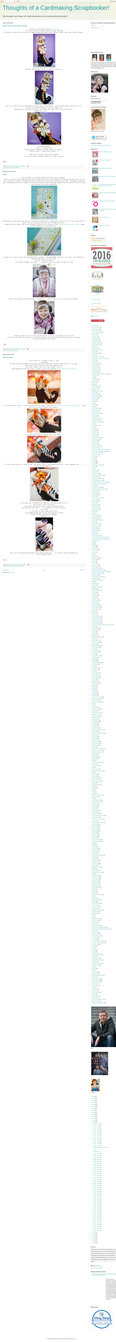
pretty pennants (95, 765)
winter (93, 987)
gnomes (94, 585)
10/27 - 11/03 (97, 1141)
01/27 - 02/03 (97, 1224)
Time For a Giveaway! (104, 217)
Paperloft (79, 106)
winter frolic (94, 989)
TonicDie (94, 949)
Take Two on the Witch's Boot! (15, 26)
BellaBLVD (94, 389)
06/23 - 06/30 (97, 1183)
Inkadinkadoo (95, 640)
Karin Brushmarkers (96, 662)
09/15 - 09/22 (97, 1159)
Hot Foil (94, 626)
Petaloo (94, 755)
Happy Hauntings (96, 606)
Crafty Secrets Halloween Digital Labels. (68, 405)
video (93, 966)
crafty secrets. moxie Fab (98, 475)
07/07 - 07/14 (97, 1179)
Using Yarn (94, 961)
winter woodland (96, 992)
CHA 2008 (94, 429)
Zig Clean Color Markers (97, 1002)
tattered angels (95, 920)
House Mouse (95, 630)
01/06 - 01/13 (97, 1230)
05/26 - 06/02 (97, 1191)
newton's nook (95, 714)
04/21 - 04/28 (97, 1201)
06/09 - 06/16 (97, 1187)
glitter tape (94, 583)
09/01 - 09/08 (97, 1163)
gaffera (64, 1338)
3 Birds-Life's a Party (97, 332)
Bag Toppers (95, 380)
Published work (95, 777)
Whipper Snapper (96, 982)
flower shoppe (95, 557)
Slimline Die (95, 848)
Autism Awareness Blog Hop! (105, 168)
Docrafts (94, 511)
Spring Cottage (95, 870)
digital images (95, 504)
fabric (93, 542)
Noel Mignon (95, 721)
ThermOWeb (95, 937)
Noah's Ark (94, 719)
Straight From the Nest (97, 894)
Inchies (93, 638)
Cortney (94, 463)
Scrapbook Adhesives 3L (98, 815)
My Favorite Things (96, 702)
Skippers (94, 846)
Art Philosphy (95, 370)
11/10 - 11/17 (97, 1137)
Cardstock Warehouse (97, 422)
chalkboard (94, 434)
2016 (93, 1116)
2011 (93, 1235)
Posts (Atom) (12, 572)
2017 (93, 1114)
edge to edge (95, 528)
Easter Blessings (96, 525)
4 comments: (23, 564)
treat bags (94, 953)
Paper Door (94, 731)
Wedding (94, 977)
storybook (94, 892)
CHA (93, 427)
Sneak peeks (95, 850)
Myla (93, 703)
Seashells (94, 820)
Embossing (94, 533)
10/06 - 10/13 (97, 1153)
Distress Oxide (95, 508)
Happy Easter (95, 604)
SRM (93, 874)
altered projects (95, 353)
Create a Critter (95, 477)
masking (94, 686)
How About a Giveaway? (104, 160)
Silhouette (18, 167)
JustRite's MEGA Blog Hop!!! (105, 151)
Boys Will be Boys (96, 408)
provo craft (94, 774)
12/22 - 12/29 (97, 1126)
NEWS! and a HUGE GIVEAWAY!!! (107, 201)
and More (94, 361)
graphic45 (94, 593)
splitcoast (94, 865)
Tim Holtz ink (95, 944)
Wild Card (94, 984)
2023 (93, 1102)
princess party (95, 769)
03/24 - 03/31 (97, 1209)
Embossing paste (96, 535)
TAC (93, 915)
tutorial (93, 956)
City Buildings (95, 444)
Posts (94, 25)
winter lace (94, 990)
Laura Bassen (95, 667)
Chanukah (94, 435)
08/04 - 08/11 (97, 1171)
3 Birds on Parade (96, 331)
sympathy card (95, 911)
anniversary (95, 365)
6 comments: (23, 348)
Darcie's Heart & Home (97, 497)
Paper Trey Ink (95, 741)
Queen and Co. (95, 779)
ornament (94, 726)
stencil (17, 350)
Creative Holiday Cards (97, 480)
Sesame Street (95, 825)
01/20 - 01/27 (97, 1226)
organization (95, 724)
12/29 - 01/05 (97, 1124)
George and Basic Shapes (98, 569)
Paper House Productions (98, 733)
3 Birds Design (95, 329)
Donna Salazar (95, 516)
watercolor (94, 973)
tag (93, 917)
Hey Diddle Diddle (96, 616)
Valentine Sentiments (97, 963)
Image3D (94, 631)
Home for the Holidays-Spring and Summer (102, 624)
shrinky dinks (95, 834)
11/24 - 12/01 (97, 1133)
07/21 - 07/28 (97, 1175)
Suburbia (94, 898)
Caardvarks (94, 416)
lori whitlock (95, 681)
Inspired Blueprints (96, 645)
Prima (93, 767)
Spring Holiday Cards (97, 872)
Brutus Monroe (95, 411)
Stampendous (95, 880)
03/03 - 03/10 (97, 1215)
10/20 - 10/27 (97, 1143)
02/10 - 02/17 (97, 1220)
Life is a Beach (95, 673)
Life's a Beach (95, 674)
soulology (94, 856)
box (93, 403)
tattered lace (95, 922)
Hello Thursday (95, 609)
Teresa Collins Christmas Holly (99, 927)
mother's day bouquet (97, 697)
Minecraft (94, 690)
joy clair (94, 654)
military (93, 688)
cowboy (94, 466)
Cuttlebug (94, 496)
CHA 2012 (94, 432)
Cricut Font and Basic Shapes (99, 489)
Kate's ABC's (95, 664)
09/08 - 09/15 (97, 1161)
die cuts (94, 502)
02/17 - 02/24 (97, 1218)
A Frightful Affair (95, 339)
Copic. (93, 459)
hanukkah (94, 602)
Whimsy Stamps (96, 980)
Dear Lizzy (94, 499)
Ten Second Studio (96, 925)
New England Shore (96, 712)
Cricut (93, 485)
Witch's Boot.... (9, 357)
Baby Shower (95, 379)
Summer (94, 901)
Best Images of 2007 (97, 391)
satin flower (94, 805)
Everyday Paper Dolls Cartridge (99, 537)
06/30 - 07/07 (97, 1181)
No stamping (95, 717)
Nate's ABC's (95, 707)
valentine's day (95, 965)
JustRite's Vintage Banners (66, 224)
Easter (93, 521)
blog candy (94, 398)
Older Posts (82, 570)
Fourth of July (95, 564)
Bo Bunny (94, 401)
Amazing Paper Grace (97, 356)
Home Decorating (96, 623)
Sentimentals (95, 824)
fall (92, 544)
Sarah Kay (94, 803)
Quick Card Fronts (96, 781)
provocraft (94, 776)
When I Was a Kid (96, 978)
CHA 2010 (94, 430)
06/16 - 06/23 (97, 1185)
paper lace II (95, 736)
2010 (93, 1237)
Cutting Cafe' (95, 494)
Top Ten (94, 951)
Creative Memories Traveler (98, 483)
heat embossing (96, 607)
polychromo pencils (96, 762)
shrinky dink (95, 832)
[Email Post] (27, 166)
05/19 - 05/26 (97, 1193)
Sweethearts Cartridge (97, 910)
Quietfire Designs (96, 784)
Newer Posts (6, 570)
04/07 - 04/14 (97, 1205)
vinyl (93, 970)
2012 (93, 1233)
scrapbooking (95, 817)
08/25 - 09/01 (97, 1165)
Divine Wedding (96, 509)
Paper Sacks (95, 740)
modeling (94, 693)
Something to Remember (98, 855)
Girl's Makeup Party (96, 580)
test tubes (94, 930)
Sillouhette (94, 838)
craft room (94, 471)
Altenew (94, 351)
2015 (93, 1118)
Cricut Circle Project (96, 487)
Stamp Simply (95, 879)
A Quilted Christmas (96, 343)
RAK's (93, 791)
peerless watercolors (97, 750)
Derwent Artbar (95, 501)
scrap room (94, 812)
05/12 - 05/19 (97, 1195)
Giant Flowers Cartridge (97, 576)
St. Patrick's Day (96, 877)
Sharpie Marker (95, 831)
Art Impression (95, 368)
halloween (8, 167)
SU (93, 896)
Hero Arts (94, 614)
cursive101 (94, 492)
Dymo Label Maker (96, 520)
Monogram (94, 695)
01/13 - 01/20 (97, 1228)
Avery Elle (94, 375)
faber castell (95, 540)
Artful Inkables (95, 372)
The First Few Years (96, 935)
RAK (93, 789)
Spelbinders (95, 862)
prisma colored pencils (97, 770)
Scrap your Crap (96, 813)
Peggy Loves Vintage (97, 752)
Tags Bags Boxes (96, 918)
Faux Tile (94, 550)
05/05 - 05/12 (97, 1197)
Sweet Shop (95, 908)
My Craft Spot (95, 700)
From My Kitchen (96, 568)
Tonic (93, 948)
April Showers (95, 367)
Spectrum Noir (95, 860)
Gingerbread (95, 578)
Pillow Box (94, 758)
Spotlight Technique (96, 867)
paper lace (94, 734)
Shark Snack (95, 829)
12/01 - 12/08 (97, 1131)
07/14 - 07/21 (97, 1177)
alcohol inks (95, 348)
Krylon (93, 666)
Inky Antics (94, 643)
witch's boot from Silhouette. (66, 368)
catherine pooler (96, 425)
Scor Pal (94, 808)
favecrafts (94, 552)
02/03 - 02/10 (97, 1222)
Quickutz (94, 783)
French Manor (95, 566)
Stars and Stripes (96, 887)
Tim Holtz (94, 939)
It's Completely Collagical (96, 303)
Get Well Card (95, 575)
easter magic (95, 526)
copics (93, 461)
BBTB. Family (95, 386)
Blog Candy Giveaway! (104, 225)
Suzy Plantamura (96, 903)
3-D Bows (94, 334)
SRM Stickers (95, 875)
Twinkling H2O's (96, 958)
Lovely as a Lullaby (95, 299)
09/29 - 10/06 (97, 1155)
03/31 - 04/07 (97, 1207)
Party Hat (94, 746)
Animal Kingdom (96, 363)
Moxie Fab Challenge (97, 698)
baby (93, 377)
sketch (93, 844)
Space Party (95, 858)
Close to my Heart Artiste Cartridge (100, 451)
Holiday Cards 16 (96, 621)
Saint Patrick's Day (96, 800)
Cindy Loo (94, 442)
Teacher (94, 923)
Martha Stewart (95, 683)
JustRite (8, 350)
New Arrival (94, 710)
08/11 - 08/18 (97, 1169)
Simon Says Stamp (96, 839)
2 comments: (23, 166)
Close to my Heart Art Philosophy (99, 449)
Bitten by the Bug (96, 396)
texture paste (95, 932)
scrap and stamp (96, 810)
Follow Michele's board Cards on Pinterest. (101, 145)
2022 (93, 1104)
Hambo (94, 597)
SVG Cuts (94, 905)
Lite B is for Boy (95, 678)
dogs (93, 513)
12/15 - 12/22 (97, 1128)
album (93, 346)
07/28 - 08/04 (97, 1173)
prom (93, 772)
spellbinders (95, 863)
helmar (93, 611)
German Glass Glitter (97, 573)
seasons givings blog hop (98, 822)
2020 (93, 1108)
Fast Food (94, 547)
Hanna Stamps (95, 600)
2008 (93, 1241)
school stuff (94, 807)
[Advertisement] (99, 40)
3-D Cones (94, 336)
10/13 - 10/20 (97, 1145)
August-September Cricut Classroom (100, 374)
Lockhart (94, 679)
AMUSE (94, 360)
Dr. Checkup (95, 518)
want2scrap (94, 972)
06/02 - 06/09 (97, 1189)
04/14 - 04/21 (97, 1203)
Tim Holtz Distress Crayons (98, 941)
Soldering (94, 853)
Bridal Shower (95, 410)
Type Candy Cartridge (97, 959)
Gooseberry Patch (96, 587)
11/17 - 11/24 (97, 1135)
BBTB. (93, 384)
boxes (93, 406)
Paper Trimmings (96, 743)
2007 (93, 1243)
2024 (93, 1100)
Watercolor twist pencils (97, 975)
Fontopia (94, 563)
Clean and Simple (96, 446)
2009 (93, 1239)
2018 (93, 1112)
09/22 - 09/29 (97, 1157)
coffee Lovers (95, 454)
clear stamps (95, 447)
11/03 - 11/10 (97, 1139)
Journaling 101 (95, 652)
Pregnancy (94, 764)
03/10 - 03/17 (97, 1213)
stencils (94, 891)
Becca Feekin (95, 387)
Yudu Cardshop (95, 1001)
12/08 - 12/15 (97, 1129)
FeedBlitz (99, 103)
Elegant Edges (95, 530)
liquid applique (95, 676)
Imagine (94, 633)
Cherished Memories (97, 437)
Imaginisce (94, 635)
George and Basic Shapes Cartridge (100, 571)
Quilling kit (94, 788)
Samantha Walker (96, 801)
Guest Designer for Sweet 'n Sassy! (107, 176)
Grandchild (94, 592)
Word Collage (95, 997)
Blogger (74, 1338)
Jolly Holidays (95, 650)
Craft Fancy (94, 470)
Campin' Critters (96, 420)
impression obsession (97, 636)
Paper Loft (13, 167)
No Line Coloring (96, 716)
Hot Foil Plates (95, 628)
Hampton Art (95, 599)
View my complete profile (96, 1268)
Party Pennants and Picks (98, 748)
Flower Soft (94, 559)
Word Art (94, 994)
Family (93, 545)
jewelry (93, 649)
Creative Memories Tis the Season (100, 482)
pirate (93, 760)
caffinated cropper (96, 418)
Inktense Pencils (96, 642)
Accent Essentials (96, 344)
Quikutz (94, 786)
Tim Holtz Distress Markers (98, 942)
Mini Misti (94, 691)
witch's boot (55, 29)
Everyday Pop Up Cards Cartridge (100, 539)
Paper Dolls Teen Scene (97, 729)
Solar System (95, 851)
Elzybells (94, 532)
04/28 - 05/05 (97, 1199)
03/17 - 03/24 (97, 1211)
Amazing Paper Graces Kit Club (99, 358)
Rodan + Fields (95, 796)
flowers (10, 106)
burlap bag (94, 415)
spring (93, 868)
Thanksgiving (95, 934)
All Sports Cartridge (96, 350)
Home (44, 570)
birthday (94, 392)
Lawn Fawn (94, 669)
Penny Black (95, 753)
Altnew (93, 355)
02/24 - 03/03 (97, 1216)
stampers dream (96, 882)
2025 (93, 1098)
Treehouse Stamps (96, 954)
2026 (93, 1096)
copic (93, 458)
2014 (93, 1120)
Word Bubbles (95, 996)
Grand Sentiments (96, 590)
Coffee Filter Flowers (97, 453)
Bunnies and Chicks (96, 413)
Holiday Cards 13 (96, 619)
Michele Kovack (96, 1265)
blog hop (94, 399)
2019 (93, 1110)
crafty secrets (9, 565)
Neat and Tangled (96, 709)
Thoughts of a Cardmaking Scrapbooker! (56, 7)
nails (18, 565)
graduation (94, 588)
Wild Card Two (95, 985)
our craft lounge (95, 728)
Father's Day (95, 549)
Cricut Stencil (95, 490)
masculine (94, 685)
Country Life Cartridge (97, 465)
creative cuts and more (97, 478)
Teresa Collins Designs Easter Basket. (101, 929)
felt (92, 554)
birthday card (95, 394)
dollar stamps (95, 514)
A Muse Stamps (95, 341)
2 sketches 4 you (96, 327)
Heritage (94, 612)
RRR (93, 798)
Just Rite (94, 659)
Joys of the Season (96, 655)
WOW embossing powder (98, 999)
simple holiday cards (97, 841)
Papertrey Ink (95, 745)
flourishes (94, 556)
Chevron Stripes (96, 439)
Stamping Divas (95, 886)
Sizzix (93, 843)
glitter (93, 581)
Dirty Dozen (95, 506)
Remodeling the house (97, 795)
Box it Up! (94, 404)
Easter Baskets (95, 523)
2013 (93, 1122)
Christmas (94, 441)
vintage (94, 968)
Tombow (94, 946)
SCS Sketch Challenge (97, 819)
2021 (93, 1106)
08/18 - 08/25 (97, 1167)
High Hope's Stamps (97, 618)
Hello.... (6, 174)
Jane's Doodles (95, 647)
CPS (93, 468)
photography (12, 350)
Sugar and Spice (96, 899)
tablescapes (95, 913)
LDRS (93, 671)
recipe (93, 793)
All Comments (96, 27)
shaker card (95, 827)
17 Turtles (94, 325)
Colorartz (94, 456)
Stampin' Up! (95, 884)
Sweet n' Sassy (95, 906)
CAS (93, 423)
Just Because (95, 657)
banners (94, 382)
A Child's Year (95, 337)
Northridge (94, 722)
